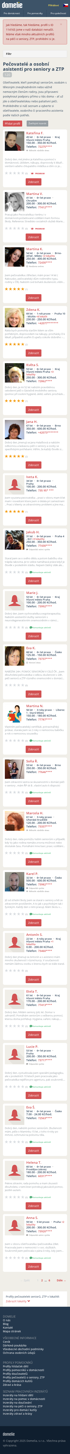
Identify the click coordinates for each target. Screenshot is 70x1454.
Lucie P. (32, 1046)
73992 (45, 606)
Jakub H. (33, 532)
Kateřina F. (35, 133)
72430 (45, 262)
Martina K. (34, 249)
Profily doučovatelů (15, 1374)
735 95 (46, 490)
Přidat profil (12, 123)
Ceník (6, 1342)
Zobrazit (33, 182)
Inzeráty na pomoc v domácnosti (24, 1399)
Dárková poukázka (14, 1345)
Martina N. (34, 706)
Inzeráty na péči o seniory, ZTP (22, 1406)
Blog (6, 1324)
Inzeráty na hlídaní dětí (18, 1395)
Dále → (61, 1280)
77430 (45, 545)
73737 (45, 659)
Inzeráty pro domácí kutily (20, 1410)
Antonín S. (34, 934)
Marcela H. (34, 813)
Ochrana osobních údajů (19, 1353)
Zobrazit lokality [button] (16, 1301)
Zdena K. (33, 309)
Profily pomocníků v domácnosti (23, 1370)
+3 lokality (38, 539)
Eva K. (31, 648)
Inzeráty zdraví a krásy (17, 1413)
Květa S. (32, 365)
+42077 (48, 323)
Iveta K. (32, 477)
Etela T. (32, 991)
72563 (45, 1118)
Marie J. (32, 592)
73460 (45, 951)
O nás (6, 1320)
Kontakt (8, 1327)
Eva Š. (30, 1107)
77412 (45, 207)
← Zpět (25, 1280)
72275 (45, 146)
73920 (45, 1231)
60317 (45, 1176)
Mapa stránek (12, 1331)
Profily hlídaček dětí (15, 1366)
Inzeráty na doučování (17, 1402)
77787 (45, 719)
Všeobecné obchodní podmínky (23, 1349)
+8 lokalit (41, 316)
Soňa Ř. (32, 761)
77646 (45, 772)
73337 (45, 826)
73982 (45, 884)
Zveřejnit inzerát (37, 123)
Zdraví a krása (12, 1385)
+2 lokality (48, 256)
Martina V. (34, 193)
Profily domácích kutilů (17, 1381)
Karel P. (32, 873)
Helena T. (33, 1162)
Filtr (8, 54)
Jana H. (32, 421)
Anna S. (32, 1217)
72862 (45, 381)
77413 (45, 1005)
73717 (45, 1060)
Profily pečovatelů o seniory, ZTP (24, 1377)
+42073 (48, 432)
